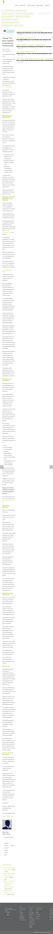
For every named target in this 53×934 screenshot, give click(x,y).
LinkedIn (6, 852)
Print (37, 910)
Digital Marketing (29, 13)
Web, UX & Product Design (8, 16)
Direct (37, 918)
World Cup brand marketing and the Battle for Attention (34, 46)
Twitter (6, 845)
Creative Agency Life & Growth (23, 16)
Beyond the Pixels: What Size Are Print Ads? (9, 892)
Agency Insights (20, 58)
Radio (37, 912)
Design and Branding (22, 45)
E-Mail (5, 855)
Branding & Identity (21, 10)
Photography (32, 923)
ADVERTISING (40, 906)
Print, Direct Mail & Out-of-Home (9, 19)
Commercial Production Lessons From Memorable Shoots (34, 32)
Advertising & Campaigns (7, 13)
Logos (30, 910)
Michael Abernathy (6, 833)
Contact (47, 5)
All (3, 10)
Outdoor (38, 916)
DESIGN (31, 906)
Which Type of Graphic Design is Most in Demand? (9, 875)
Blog (21, 910)
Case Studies (31, 5)
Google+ (6, 850)
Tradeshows (31, 921)
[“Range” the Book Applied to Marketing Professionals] (8, 31)
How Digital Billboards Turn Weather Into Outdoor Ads (34, 39)
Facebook (6, 843)
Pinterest (6, 848)
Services (22, 5)
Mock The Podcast (10, 10)
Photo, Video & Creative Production (10, 22)
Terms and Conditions (22, 917)
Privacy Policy (22, 919)
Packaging (31, 912)
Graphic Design (19, 13)
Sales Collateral (31, 917)
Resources (40, 5)
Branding (31, 914)
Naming (31, 908)
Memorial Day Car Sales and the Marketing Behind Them (34, 53)
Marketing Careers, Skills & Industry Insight (12, 25)
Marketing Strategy (30, 38)
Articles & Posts (6, 51)
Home (16, 5)
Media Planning (39, 908)
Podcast (21, 912)
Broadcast (38, 914)
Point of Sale (32, 919)
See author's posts (8, 837)
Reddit (12, 845)
